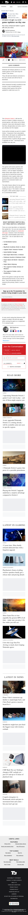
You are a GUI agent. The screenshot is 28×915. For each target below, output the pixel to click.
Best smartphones (8, 855)
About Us (14, 882)
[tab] (7, 363)
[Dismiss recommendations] (26, 11)
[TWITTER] (13, 331)
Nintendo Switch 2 (10, 118)
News (19, 32)
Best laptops (8, 852)
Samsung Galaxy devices (20, 843)
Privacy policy (14, 887)
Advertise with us (14, 891)
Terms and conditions (14, 884)
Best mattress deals (20, 861)
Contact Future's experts (14, 880)
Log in (13, 350)
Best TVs (20, 852)
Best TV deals (7, 864)
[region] (14, 356)
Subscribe (18, 2)
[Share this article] (3, 60)
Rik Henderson (11, 30)
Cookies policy (14, 889)
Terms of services (18, 304)
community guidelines (16, 353)
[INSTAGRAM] (16, 331)
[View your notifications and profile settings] (11, 2)
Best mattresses (19, 855)
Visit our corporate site (18, 909)
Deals (11, 6)
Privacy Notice (20, 305)
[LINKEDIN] (18, 331)
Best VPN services (21, 846)
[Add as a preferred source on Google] (14, 903)
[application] (14, 153)
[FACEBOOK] (11, 331)
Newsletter (23, 59)
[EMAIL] (21, 331)
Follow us (15, 59)
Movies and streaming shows (7, 846)
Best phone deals (7, 861)
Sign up (18, 350)
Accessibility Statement (14, 878)
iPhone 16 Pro (7, 843)
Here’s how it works (15, 36)
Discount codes (20, 864)
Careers (14, 894)
